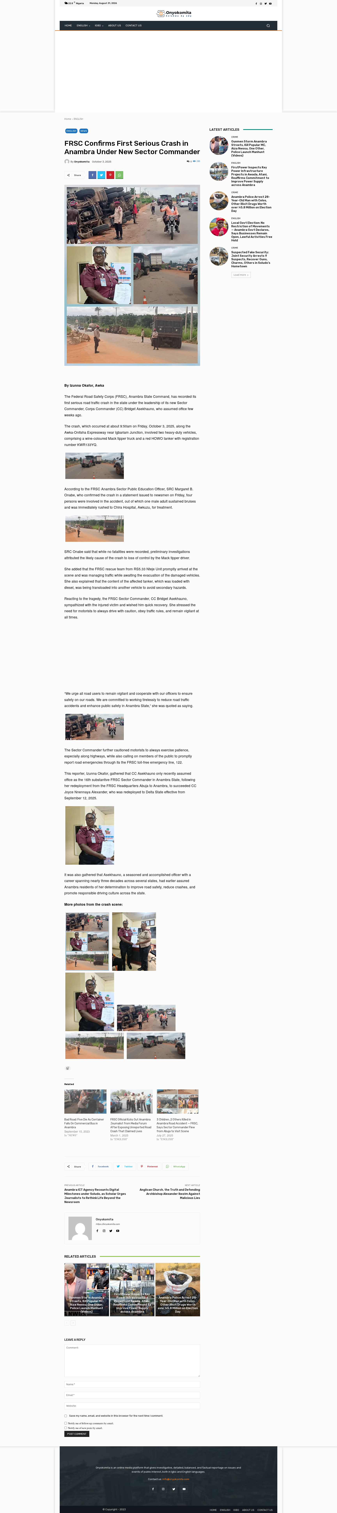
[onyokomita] (67, 161)
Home (67, 119)
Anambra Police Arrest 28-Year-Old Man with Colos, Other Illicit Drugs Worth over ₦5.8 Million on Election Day (178, 1304)
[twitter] (110, 1229)
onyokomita (82, 161)
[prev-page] (66, 1323)
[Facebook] (256, 3)
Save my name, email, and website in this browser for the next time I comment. (116, 1415)
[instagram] (104, 1229)
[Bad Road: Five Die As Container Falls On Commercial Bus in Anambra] (85, 1101)
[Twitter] (265, 3)
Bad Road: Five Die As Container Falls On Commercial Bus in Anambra (84, 1123)
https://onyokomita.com (108, 1224)
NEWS (84, 131)
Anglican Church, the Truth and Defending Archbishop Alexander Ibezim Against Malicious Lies (170, 1194)
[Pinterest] (110, 175)
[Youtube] (270, 3)
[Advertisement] (168, 71)
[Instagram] (261, 3)
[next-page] (73, 1323)
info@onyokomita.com (175, 1479)
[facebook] (97, 1229)
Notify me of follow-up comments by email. (91, 1423)
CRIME (86, 1293)
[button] (268, 25)
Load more (240, 274)
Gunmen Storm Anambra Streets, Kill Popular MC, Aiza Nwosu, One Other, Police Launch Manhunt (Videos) (86, 1304)
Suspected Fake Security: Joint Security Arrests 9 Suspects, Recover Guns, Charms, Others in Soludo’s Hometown (250, 259)
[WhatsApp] (119, 175)
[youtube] (117, 1229)
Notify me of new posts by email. (85, 1428)
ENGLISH (78, 119)
